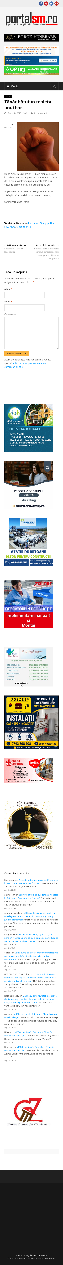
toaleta (27, 226)
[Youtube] (56, 3)
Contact (19, 1255)
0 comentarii (40, 113)
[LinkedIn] (51, 3)
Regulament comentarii (36, 1255)
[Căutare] (55, 86)
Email (8, 301)
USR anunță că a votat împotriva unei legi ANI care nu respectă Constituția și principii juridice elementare (29, 916)
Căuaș (43, 223)
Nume (8, 288)
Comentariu (11, 314)
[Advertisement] (33, 382)
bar (30, 223)
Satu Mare (9, 226)
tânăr (19, 226)
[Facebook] (41, 3)
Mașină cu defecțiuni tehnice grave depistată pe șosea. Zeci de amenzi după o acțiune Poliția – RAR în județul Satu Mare (30, 999)
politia (50, 223)
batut (35, 223)
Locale (8, 96)
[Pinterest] (46, 3)
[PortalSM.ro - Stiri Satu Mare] (31, 24)
